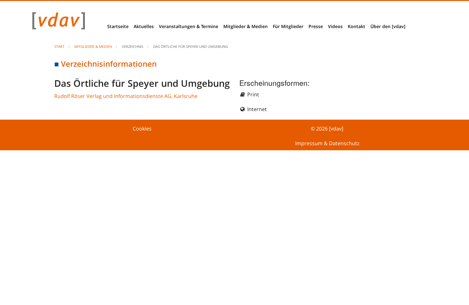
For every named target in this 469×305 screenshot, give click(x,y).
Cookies (142, 128)
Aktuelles (144, 26)
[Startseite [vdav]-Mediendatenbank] (57, 22)
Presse (316, 26)
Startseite (118, 26)
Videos (335, 26)
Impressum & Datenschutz (327, 143)
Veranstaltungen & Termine (188, 26)
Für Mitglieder (288, 26)
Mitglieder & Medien (245, 26)
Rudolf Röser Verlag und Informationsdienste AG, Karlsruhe (125, 96)
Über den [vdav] (388, 26)
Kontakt (356, 26)
